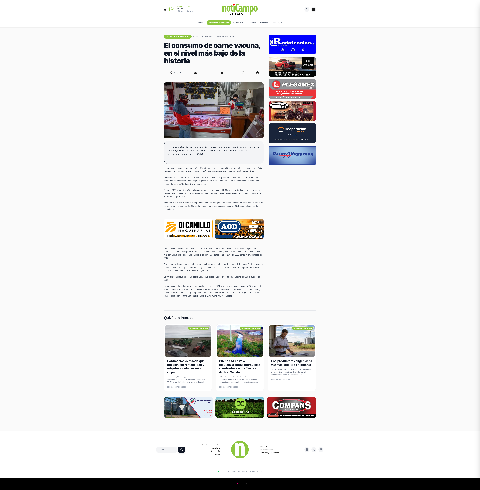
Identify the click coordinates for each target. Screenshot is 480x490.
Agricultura (238, 23)
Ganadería (251, 23)
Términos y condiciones (269, 453)
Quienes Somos (266, 450)
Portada (201, 23)
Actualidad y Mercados (219, 23)
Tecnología (277, 23)
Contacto (263, 446)
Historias (264, 23)
